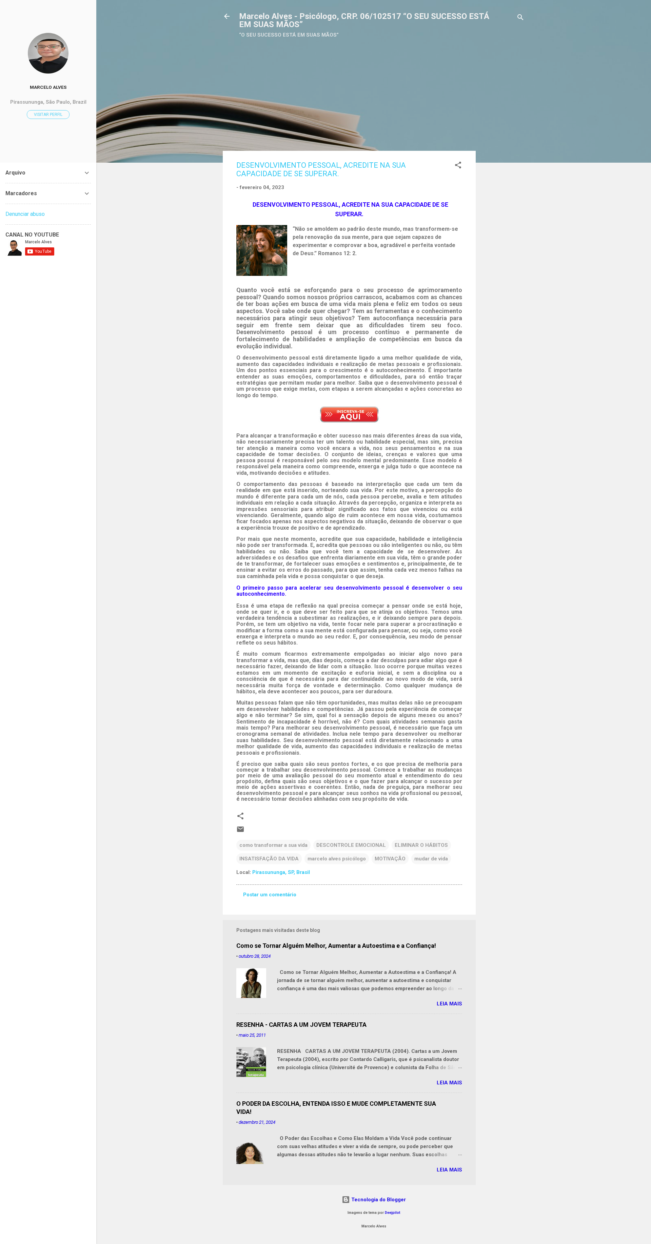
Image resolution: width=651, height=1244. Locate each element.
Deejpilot (392, 1212)
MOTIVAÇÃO (390, 859)
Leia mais (449, 1004)
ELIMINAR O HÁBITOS (421, 845)
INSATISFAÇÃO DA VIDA (269, 859)
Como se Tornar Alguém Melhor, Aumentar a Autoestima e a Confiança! (336, 945)
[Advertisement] (371, 87)
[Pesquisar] (520, 18)
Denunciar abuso (25, 214)
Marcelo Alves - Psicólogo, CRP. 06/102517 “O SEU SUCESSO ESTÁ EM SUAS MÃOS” (364, 20)
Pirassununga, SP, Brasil (281, 872)
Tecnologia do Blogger (378, 1200)
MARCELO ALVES (48, 87)
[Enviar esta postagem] (240, 832)
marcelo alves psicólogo (337, 859)
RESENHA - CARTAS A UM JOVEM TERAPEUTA (301, 1024)
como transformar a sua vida (273, 845)
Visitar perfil (48, 114)
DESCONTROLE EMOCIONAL (351, 845)
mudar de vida (431, 859)
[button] (458, 166)
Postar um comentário (269, 895)
